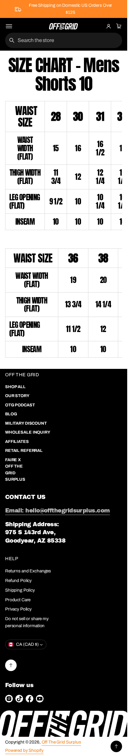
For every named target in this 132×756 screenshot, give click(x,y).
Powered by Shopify (24, 750)
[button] (118, 26)
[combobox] (63, 40)
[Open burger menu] (9, 26)
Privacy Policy (18, 609)
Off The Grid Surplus (61, 742)
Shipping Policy (20, 590)
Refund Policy (18, 580)
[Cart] (118, 26)
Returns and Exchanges (28, 571)
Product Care (17, 599)
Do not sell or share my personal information (27, 622)
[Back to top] (11, 665)
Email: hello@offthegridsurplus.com (57, 510)
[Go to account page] (108, 26)
